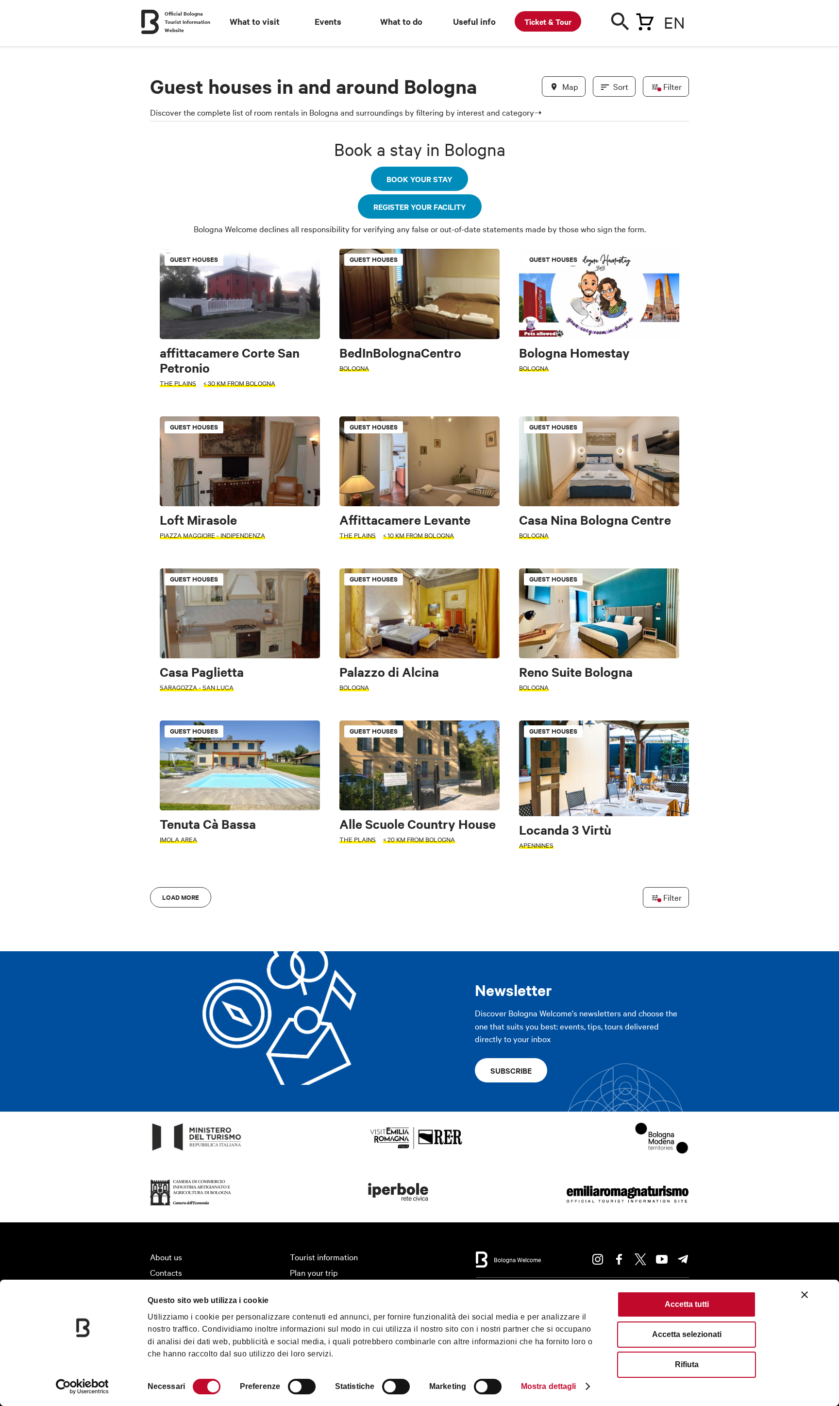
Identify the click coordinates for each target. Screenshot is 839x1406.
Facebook (619, 1259)
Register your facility (419, 206)
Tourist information (324, 1256)
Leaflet (575, 891)
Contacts (166, 1272)
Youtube (662, 1259)
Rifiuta (687, 1364)
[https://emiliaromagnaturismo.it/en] (627, 1205)
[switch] (302, 1386)
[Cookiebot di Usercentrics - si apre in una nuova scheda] (82, 1386)
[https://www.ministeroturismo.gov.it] (197, 1150)
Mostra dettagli (548, 1386)
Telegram (683, 1259)
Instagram (598, 1259)
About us (166, 1256)
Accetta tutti (687, 1304)
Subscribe (511, 1070)
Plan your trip (314, 1272)
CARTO (677, 891)
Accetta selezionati (687, 1334)
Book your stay (419, 178)
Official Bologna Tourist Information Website (187, 22)
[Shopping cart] (645, 20)
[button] (163, 577)
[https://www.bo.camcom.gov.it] (191, 1205)
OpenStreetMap (612, 891)
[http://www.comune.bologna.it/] (399, 1205)
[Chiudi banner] (804, 1294)
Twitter (640, 1259)
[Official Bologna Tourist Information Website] (150, 22)
